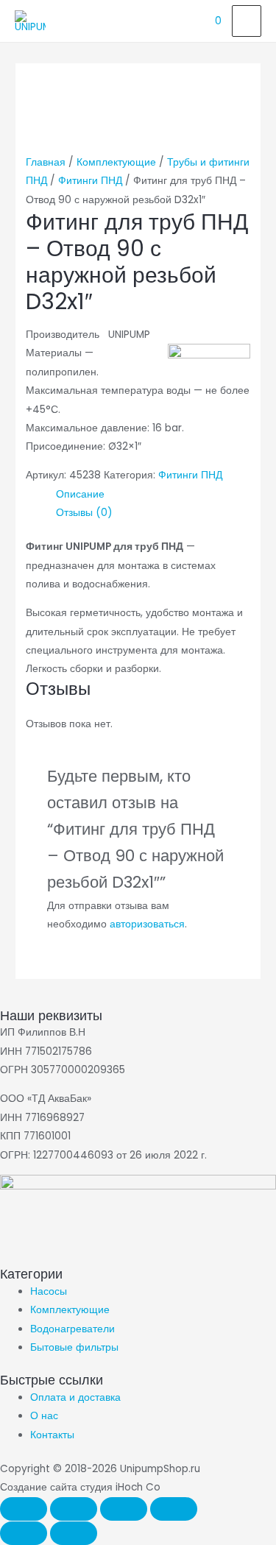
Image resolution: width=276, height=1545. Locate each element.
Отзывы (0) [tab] (84, 513)
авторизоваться (147, 924)
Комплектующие (116, 162)
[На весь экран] (73, 1509)
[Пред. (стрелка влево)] (23, 1533)
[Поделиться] (123, 1509)
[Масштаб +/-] (23, 1509)
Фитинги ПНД (90, 181)
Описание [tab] (80, 494)
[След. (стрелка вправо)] (73, 1533)
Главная (46, 162)
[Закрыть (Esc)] (173, 1509)
